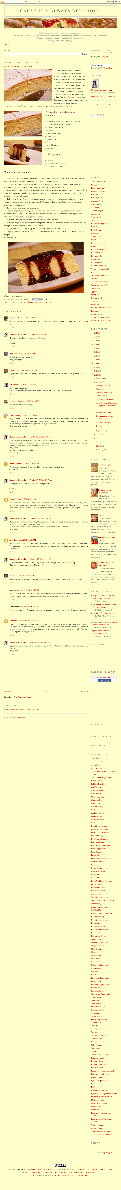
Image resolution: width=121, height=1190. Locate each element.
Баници (94, 184)
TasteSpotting (96, 1028)
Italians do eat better (98, 890)
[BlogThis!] (35, 299)
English (105, 56)
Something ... (96, 1000)
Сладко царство (97, 1128)
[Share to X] (38, 299)
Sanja (11, 317)
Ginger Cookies (97, 868)
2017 (96, 348)
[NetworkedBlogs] (104, 677)
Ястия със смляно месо (100, 320)
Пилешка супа (101, 389)
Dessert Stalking (97, 835)
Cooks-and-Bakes (97, 819)
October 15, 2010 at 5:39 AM (41, 436)
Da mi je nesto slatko (99, 826)
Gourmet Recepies (98, 877)
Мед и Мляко (96, 1106)
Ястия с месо (96, 314)
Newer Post (8, 691)
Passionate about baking (100, 978)
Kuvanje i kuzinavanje (99, 919)
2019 (96, 340)
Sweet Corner (96, 1013)
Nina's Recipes (96, 968)
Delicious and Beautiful (100, 832)
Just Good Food (97, 910)
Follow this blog (104, 680)
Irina (11, 539)
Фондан (94, 294)
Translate (108, 68)
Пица (93, 246)
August (99, 434)
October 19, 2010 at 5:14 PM (40, 518)
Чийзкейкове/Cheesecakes (38, 302)
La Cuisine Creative (98, 926)
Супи (93, 272)
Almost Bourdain (97, 761)
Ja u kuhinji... (96, 893)
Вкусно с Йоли (97, 1061)
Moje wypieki (96, 955)
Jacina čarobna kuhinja (99, 897)
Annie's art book (97, 768)
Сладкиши (95, 262)
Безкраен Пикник (98, 1058)
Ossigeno (94, 971)
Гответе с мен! (97, 1077)
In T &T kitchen (97, 884)
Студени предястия (99, 269)
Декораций (95, 201)
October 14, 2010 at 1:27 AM (25, 353)
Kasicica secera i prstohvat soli (102, 913)
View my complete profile (103, 96)
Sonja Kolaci (96, 1003)
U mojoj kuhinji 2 (97, 1041)
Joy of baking (96, 903)
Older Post (84, 691)
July (98, 438)
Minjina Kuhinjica (98, 945)
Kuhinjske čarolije (98, 916)
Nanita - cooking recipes (100, 965)
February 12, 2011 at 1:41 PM (41, 559)
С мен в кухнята (97, 1125)
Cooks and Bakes (97, 816)
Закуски (94, 217)
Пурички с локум (103, 385)
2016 (96, 352)
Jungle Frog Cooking (99, 907)
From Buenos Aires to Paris (101, 858)
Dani (11, 353)
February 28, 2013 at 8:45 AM (31, 606)
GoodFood (95, 874)
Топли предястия (98, 285)
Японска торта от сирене (106, 399)
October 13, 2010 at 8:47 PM (40, 334)
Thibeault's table (97, 1038)
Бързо (93, 194)
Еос (92, 1083)
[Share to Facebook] (40, 299)
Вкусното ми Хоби (98, 1064)
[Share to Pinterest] (42, 299)
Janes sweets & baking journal (102, 900)
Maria (11, 415)
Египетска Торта (104, 464)
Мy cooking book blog (99, 1100)
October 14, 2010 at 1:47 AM (26, 370)
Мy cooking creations (99, 1103)
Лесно (93, 236)
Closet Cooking (97, 806)
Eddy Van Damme (98, 842)
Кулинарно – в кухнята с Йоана (104, 1093)
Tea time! (94, 1032)
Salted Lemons (96, 987)
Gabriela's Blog (97, 861)
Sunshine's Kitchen (98, 1010)
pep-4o (12, 370)
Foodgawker (96, 855)
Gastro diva (95, 864)
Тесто (93, 278)
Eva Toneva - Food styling (101, 845)
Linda (11, 499)
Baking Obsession (98, 784)
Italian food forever (98, 887)
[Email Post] (46, 299)
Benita (12, 575)
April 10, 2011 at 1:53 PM (25, 575)
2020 (96, 336)
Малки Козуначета (103, 412)
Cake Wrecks (96, 793)
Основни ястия (97, 243)
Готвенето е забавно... (100, 1074)
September (100, 430)
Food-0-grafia (96, 852)
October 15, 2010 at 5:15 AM (26, 415)
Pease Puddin (96, 981)
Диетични (95, 207)
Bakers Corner (96, 780)
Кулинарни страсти (99, 1090)
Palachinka (95, 974)
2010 (96, 375)
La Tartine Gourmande (99, 929)
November (100, 378)
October (99, 382)
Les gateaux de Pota (98, 936)
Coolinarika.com (97, 822)
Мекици (100, 515)
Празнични (95, 252)
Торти (22, 302)
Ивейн (94, 1087)
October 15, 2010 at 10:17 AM (41, 480)
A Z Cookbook (96, 758)
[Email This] (33, 299)
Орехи (93, 239)
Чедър (93, 304)
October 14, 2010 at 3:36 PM (29, 401)
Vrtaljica (94, 1051)
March (99, 446)
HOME (8, 44)
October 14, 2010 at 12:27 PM (24, 384)
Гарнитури (95, 197)
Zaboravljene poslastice (100, 1054)
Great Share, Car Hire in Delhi (102, 613)
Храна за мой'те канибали (101, 1134)
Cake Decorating (97, 790)
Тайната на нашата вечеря (101, 1131)
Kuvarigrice (95, 923)
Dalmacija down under (99, 829)
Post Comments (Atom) (22, 697)
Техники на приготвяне (100, 281)
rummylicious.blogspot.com (72, 1175)
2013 (96, 363)
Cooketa (94, 809)
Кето (93, 226)
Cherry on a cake (97, 797)
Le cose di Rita (96, 932)
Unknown (13, 620)
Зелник (99, 426)
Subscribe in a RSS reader (101, 104)
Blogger (109, 1152)
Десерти (15, 302)
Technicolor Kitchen (98, 1035)
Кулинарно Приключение (101, 1096)
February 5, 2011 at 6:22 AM (25, 540)
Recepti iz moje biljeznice (100, 984)
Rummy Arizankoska (17, 334)
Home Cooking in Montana (101, 881)
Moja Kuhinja (96, 949)
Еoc (11, 384)
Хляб (93, 301)
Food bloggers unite (98, 848)
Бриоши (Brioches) (103, 422)
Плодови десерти (98, 249)
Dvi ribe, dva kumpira (99, 839)
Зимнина (94, 220)
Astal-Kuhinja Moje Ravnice (101, 777)
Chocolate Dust (97, 800)
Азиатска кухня (97, 181)
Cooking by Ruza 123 (99, 813)
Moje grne (95, 952)
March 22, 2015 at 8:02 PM (40, 642)
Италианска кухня (98, 223)
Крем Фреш (96, 230)
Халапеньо (95, 298)
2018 (96, 344)
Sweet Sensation (97, 1016)
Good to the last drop (99, 871)
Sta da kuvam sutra (98, 1006)
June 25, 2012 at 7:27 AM (29, 590)
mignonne (13, 401)
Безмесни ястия (97, 188)
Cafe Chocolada (97, 787)
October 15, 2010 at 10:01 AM (27, 463)
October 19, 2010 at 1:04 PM (25, 499)
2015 (96, 356)
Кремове (94, 233)
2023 (96, 333)
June (98, 442)
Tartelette (94, 1025)
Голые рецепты (97, 1067)
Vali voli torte (96, 1045)
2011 (96, 371)
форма (54, 562)
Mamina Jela (96, 939)
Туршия (94, 291)
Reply (11, 327)
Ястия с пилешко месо (100, 317)
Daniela (12, 463)
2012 (96, 367)
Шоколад (95, 311)
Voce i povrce (96, 1048)
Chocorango (95, 803)
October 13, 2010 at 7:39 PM (25, 317)
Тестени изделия (98, 275)
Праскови (95, 256)
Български (95, 56)
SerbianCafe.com (97, 991)
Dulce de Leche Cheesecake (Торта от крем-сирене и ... (106, 406)
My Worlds (95, 958)
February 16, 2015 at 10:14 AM (29, 620)
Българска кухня (98, 191)
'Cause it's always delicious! (60, 10)
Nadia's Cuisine (97, 961)
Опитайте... (96, 1109)
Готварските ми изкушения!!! (103, 1071)
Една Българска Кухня (100, 1080)
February (100, 449)
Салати (94, 259)
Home (46, 691)
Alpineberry (95, 765)
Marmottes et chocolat (99, 942)
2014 (96, 359)
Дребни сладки (97, 210)
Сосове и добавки (98, 265)
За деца (94, 214)
